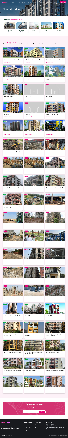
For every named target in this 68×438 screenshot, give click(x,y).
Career (47, 2)
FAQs (36, 429)
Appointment (63, 2)
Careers (36, 427)
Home (25, 424)
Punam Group (10, 435)
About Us (18, 2)
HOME (13, 2)
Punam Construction (27, 427)
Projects (36, 2)
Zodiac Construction (27, 429)
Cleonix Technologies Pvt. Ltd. (61, 435)
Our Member (29, 2)
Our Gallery (24, 2)
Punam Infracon (26, 430)
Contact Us (55, 2)
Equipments (42, 2)
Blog (51, 2)
